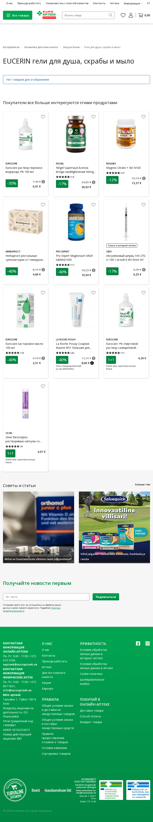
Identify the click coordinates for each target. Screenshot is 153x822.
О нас (9, 3)
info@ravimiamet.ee (86, 792)
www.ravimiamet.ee (85, 790)
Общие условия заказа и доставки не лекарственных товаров (58, 710)
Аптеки (114, 3)
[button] (43, 181)
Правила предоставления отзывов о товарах (55, 738)
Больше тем (142, 484)
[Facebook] (138, 645)
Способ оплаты (90, 716)
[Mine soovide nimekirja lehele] (123, 15)
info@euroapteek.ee (17, 690)
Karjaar (46, 683)
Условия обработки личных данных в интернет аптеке (93, 654)
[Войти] (130, 15)
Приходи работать (29, 3)
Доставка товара (91, 710)
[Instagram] (147, 645)
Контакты (99, 3)
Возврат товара (91, 722)
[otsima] (111, 15)
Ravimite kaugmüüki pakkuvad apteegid (85, 786)
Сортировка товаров (56, 753)
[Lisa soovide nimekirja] (43, 117)
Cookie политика (91, 674)
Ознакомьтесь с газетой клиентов (67, 3)
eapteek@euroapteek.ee (20, 664)
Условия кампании (54, 748)
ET (148, 3)
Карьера (47, 688)
